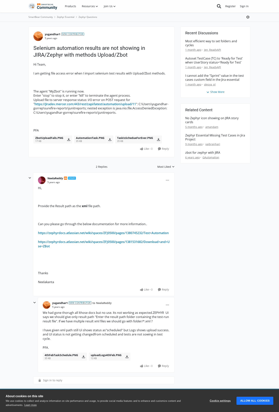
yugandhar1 (52, 34)
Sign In (244, 6)
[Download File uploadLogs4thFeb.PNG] (126, 357)
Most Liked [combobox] (166, 167)
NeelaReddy (55, 178)
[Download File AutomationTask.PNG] (109, 139)
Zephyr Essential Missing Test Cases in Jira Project (215, 137)
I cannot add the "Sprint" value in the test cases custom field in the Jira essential (214, 78)
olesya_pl (210, 84)
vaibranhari (212, 144)
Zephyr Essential (65, 17)
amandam (211, 127)
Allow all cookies (255, 400)
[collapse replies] (30, 178)
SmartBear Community (40, 17)
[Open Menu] (248, 17)
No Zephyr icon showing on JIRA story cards (212, 120)
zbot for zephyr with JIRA (202, 153)
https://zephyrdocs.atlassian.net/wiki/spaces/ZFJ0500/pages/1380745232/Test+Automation (103, 233)
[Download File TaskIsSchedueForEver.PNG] (158, 139)
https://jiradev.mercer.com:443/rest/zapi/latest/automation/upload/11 (85, 104)
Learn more (30, 405)
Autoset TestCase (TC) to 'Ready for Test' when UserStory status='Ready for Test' (214, 60)
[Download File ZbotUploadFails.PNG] (68, 139)
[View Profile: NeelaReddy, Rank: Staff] (42, 180)
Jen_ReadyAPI (212, 50)
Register (230, 6)
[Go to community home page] (42, 6)
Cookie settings (220, 400)
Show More (217, 92)
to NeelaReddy (102, 303)
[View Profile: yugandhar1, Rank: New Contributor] (38, 36)
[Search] (219, 6)
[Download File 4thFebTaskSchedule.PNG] (83, 357)
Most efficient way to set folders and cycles (211, 43)
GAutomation (211, 157)
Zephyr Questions (88, 17)
